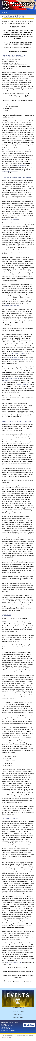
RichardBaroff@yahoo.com (12, 305)
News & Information (18, 1017)
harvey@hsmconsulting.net (12, 357)
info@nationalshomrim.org (8, 1030)
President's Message (18, 1011)
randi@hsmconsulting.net (18, 359)
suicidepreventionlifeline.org (13, 962)
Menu (5, 12)
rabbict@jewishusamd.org (11, 219)
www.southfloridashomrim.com (19, 353)
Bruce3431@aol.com (8, 380)
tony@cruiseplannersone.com (9, 171)
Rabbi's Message (18, 1014)
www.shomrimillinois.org (12, 378)
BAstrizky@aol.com (8, 149)
